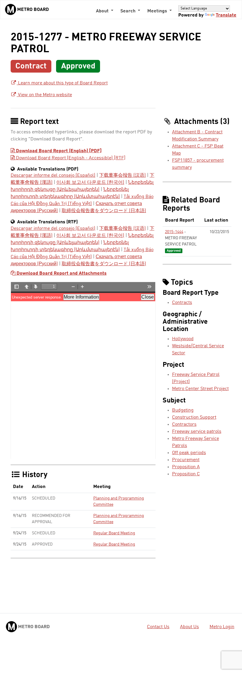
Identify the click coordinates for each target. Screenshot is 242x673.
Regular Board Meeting (114, 533)
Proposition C (186, 474)
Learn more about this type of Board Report (62, 83)
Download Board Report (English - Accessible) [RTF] (70, 158)
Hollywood (183, 339)
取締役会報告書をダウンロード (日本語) (104, 211)
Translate (226, 15)
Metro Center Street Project (200, 389)
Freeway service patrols (196, 431)
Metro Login (222, 627)
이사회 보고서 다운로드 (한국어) (90, 182)
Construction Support (194, 417)
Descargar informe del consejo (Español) (53, 175)
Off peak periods (189, 453)
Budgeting (183, 410)
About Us (189, 627)
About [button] (103, 11)
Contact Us (158, 627)
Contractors (184, 424)
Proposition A (186, 467)
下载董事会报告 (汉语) (122, 175)
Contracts (182, 302)
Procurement (186, 460)
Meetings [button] (157, 11)
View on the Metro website (44, 95)
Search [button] (128, 11)
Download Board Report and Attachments (61, 273)
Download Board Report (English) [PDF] (58, 151)
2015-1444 (174, 232)
